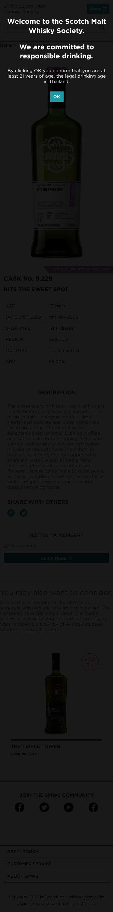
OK (56, 96)
